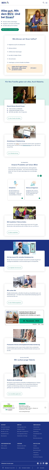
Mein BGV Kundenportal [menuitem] (22, 431)
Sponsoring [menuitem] (35, 431)
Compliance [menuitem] (36, 454)
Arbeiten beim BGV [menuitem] (21, 445)
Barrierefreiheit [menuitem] (37, 450)
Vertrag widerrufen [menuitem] (21, 427)
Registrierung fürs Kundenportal (16, 44)
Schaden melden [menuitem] (21, 429)
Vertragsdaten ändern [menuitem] (22, 433)
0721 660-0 (33, 68)
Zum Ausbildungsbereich (14, 394)
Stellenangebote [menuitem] (21, 448)
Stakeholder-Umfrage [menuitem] (22, 435)
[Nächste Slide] (40, 175)
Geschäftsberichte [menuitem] (37, 433)
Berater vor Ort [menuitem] (4, 431)
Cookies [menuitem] (35, 445)
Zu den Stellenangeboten (14, 302)
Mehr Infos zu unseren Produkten (9, 29)
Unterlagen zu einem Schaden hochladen (18, 62)
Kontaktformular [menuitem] (5, 433)
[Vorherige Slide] (38, 175)
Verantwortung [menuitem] (36, 429)
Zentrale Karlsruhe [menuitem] (5, 427)
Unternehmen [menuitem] (36, 427)
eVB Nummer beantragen (15, 51)
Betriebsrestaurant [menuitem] (37, 438)
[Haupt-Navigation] (46, 2)
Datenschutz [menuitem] (36, 448)
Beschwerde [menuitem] (4, 435)
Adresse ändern (12, 48)
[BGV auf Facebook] (38, 463)
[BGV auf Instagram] (40, 463)
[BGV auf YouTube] (46, 463)
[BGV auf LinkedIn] (43, 463)
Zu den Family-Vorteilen (14, 118)
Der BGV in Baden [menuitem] (5, 429)
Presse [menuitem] (34, 435)
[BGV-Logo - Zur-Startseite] (5, 3)
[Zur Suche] (43, 2)
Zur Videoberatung (13, 153)
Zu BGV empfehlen (13, 232)
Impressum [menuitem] (35, 452)
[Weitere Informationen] (22, 198)
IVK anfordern (12, 59)
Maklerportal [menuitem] (4, 448)
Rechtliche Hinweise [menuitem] (37, 456)
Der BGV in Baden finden (14, 55)
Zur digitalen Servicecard (14, 267)
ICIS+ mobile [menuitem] (4, 445)
